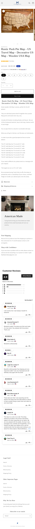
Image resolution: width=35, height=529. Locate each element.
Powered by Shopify (21, 526)
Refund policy (6, 469)
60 (3, 79)
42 (20, 75)
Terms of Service (7, 466)
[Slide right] (21, 44)
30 (9, 75)
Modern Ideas (15, 526)
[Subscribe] (30, 516)
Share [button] (4, 190)
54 (30, 75)
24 (3, 75)
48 (25, 75)
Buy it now (17, 96)
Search (5, 462)
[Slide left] (14, 44)
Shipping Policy (7, 473)
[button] (2, 3)
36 (14, 75)
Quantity (3, 82)
